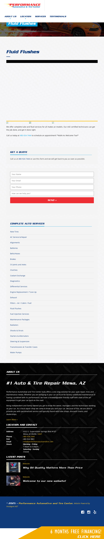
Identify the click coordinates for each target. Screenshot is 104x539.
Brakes (13, 259)
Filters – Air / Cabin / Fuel (20, 303)
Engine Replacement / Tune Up (23, 292)
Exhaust (13, 297)
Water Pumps (16, 352)
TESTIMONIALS (58, 16)
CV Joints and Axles (18, 264)
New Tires (14, 231)
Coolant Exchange (17, 275)
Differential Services (18, 286)
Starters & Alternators (19, 336)
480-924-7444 (25, 135)
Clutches (14, 270)
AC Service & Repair (18, 237)
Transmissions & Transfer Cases (23, 347)
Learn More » (12, 419)
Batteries (14, 248)
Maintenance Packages (20, 319)
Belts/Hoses (15, 253)
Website (26, 463)
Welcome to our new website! (44, 481)
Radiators (14, 325)
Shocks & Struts (16, 330)
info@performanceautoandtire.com (38, 441)
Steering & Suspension (19, 341)
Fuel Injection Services (19, 314)
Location (25, 16)
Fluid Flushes (22, 51)
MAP (40, 434)
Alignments (15, 242)
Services (40, 16)
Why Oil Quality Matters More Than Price (53, 467)
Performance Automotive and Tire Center (45, 503)
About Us (10, 16)
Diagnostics (15, 281)
